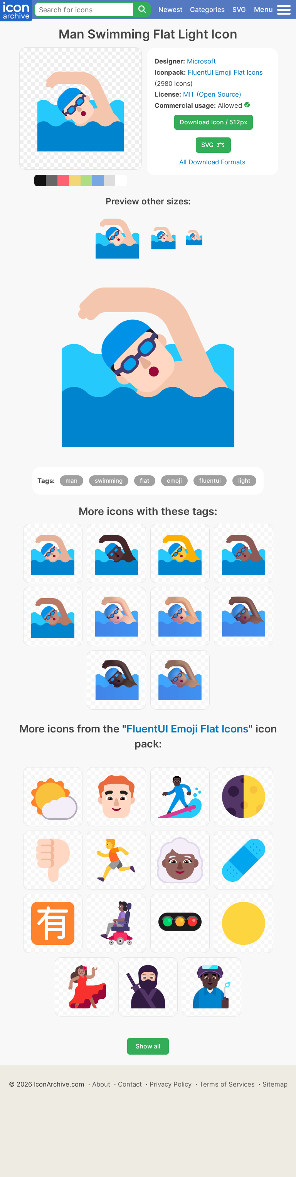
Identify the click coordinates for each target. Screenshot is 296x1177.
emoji (174, 480)
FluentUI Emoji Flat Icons (225, 72)
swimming (109, 480)
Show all (148, 1046)
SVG (239, 9)
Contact (130, 1084)
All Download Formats (212, 162)
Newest (170, 9)
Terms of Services (227, 1084)
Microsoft (201, 61)
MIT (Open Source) (212, 94)
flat (145, 480)
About (101, 1084)
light (244, 480)
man (71, 480)
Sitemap (275, 1084)
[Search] (142, 9)
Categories (207, 9)
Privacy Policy (171, 1084)
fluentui (210, 480)
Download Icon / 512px (213, 122)
